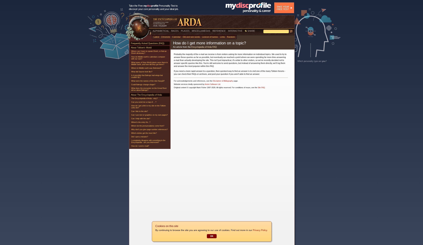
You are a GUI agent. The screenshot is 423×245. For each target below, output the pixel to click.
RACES (175, 31)
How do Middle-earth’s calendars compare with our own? (148, 58)
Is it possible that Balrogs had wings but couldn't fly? (147, 76)
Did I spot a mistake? (139, 137)
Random (231, 37)
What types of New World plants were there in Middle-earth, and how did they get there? (149, 63)
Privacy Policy (260, 230)
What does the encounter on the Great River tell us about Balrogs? (149, 89)
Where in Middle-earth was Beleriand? (146, 68)
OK (211, 236)
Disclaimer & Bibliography (223, 81)
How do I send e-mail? (140, 146)
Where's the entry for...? (140, 122)
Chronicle (165, 37)
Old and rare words (191, 37)
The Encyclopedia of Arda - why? (144, 98)
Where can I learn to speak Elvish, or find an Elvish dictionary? (149, 52)
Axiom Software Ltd (212, 84)
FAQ (214, 47)
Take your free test (282, 7)
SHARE (251, 31)
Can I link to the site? (139, 111)
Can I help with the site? (140, 119)
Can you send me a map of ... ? (143, 102)
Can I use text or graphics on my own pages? (149, 115)
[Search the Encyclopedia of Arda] (291, 31)
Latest (156, 37)
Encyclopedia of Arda (201, 47)
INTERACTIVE (235, 31)
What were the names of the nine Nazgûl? (148, 81)
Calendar (176, 37)
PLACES (185, 31)
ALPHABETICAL (161, 31)
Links (222, 37)
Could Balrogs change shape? (143, 85)
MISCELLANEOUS (201, 31)
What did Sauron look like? (141, 72)
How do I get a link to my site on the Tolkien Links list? (148, 107)
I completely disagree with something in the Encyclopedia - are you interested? (148, 141)
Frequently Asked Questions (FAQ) (147, 43)
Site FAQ (261, 87)
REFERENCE (219, 31)
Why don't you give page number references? (149, 129)
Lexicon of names (210, 37)
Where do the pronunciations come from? (147, 126)
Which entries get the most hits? (144, 133)
